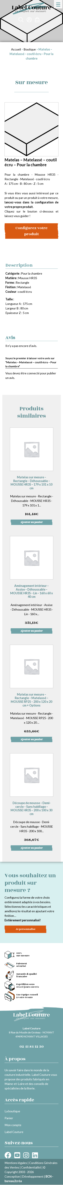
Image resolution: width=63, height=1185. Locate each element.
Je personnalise (25, 929)
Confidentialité (31, 1167)
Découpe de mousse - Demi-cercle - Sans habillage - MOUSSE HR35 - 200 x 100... (31, 822)
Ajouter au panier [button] (31, 522)
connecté (33, 373)
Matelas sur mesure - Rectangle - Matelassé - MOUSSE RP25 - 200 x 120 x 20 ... (31, 713)
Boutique (30, 49)
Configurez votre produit (31, 231)
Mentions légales (16, 1163)
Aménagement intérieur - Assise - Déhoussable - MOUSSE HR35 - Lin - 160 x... (31, 604)
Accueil (16, 49)
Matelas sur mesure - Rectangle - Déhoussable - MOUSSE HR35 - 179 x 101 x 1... (31, 496)
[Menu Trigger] (58, 4)
